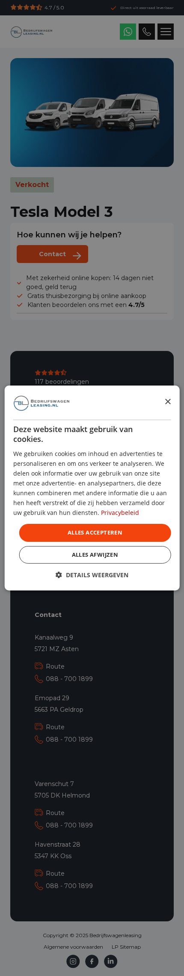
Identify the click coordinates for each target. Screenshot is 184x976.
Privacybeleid (120, 512)
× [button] (167, 402)
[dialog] (92, 488)
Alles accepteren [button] (95, 532)
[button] (92, 575)
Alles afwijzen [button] (95, 554)
